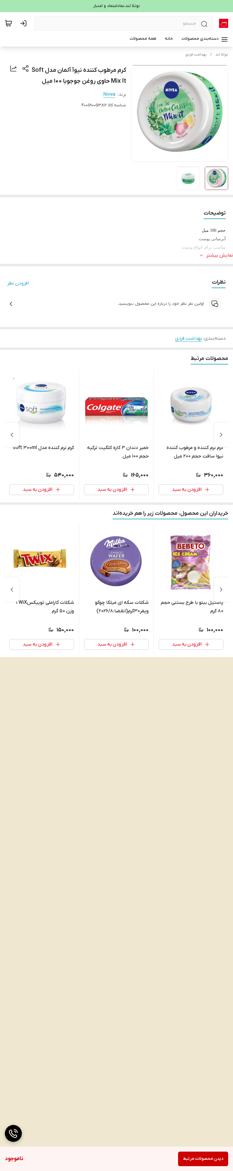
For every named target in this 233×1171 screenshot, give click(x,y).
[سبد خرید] (8, 23)
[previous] (221, 435)
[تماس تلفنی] (13, 1133)
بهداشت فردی (196, 54)
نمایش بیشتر (219, 255)
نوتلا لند (221, 54)
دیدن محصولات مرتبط (203, 1159)
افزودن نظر (18, 283)
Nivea (109, 94)
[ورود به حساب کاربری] (24, 23)
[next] (12, 435)
